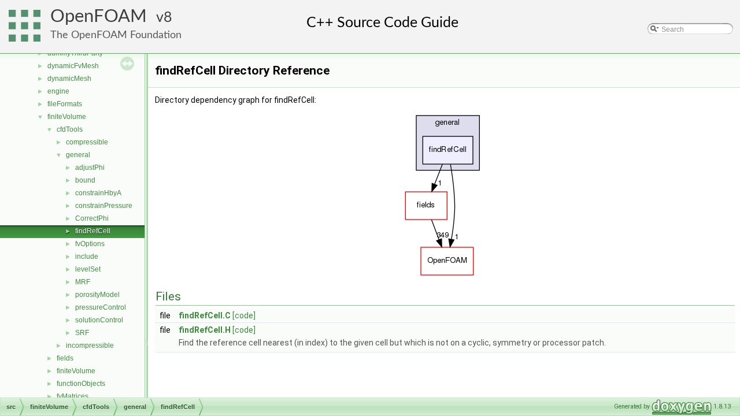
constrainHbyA (98, 193)
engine (58, 91)
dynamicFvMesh (73, 66)
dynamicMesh (69, 79)
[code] (244, 315)
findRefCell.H (205, 330)
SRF (82, 333)
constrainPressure (103, 206)
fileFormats (64, 104)
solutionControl (99, 320)
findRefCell (92, 231)
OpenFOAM (98, 16)
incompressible (90, 345)
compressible (87, 142)
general (78, 155)
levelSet (88, 269)
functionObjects (81, 384)
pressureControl (100, 307)
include (86, 256)
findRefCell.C (205, 315)
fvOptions (90, 244)
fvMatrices (72, 396)
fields (65, 358)
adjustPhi (90, 168)
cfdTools (70, 129)
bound (85, 180)
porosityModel (97, 295)
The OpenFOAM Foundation (116, 34)
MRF (82, 282)
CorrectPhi (92, 218)
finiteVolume (66, 117)
